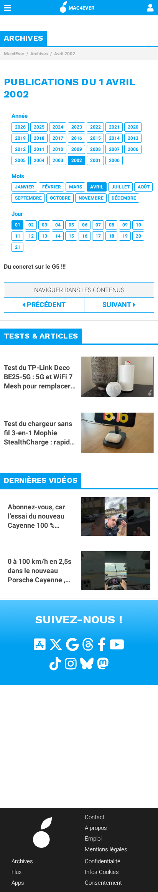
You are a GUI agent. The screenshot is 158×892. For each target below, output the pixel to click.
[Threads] (88, 644)
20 (138, 236)
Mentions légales (106, 849)
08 (111, 225)
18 (111, 236)
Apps (18, 882)
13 (44, 236)
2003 (58, 160)
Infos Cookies (102, 872)
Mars (75, 187)
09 (125, 225)
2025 (39, 127)
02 (31, 225)
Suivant (116, 305)
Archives (39, 53)
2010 (58, 149)
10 (138, 225)
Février (51, 187)
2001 (95, 160)
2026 (20, 127)
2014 (114, 138)
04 (58, 225)
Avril (97, 187)
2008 (95, 149)
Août (144, 187)
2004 (39, 160)
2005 (20, 160)
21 (17, 247)
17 (98, 236)
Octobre (60, 198)
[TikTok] (55, 664)
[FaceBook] (101, 644)
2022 (95, 127)
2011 (39, 149)
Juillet (121, 187)
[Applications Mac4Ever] (40, 644)
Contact (95, 817)
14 (58, 236)
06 (84, 225)
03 (44, 225)
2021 (114, 127)
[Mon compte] (150, 8)
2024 (58, 127)
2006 (133, 149)
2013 (133, 138)
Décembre (124, 198)
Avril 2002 (64, 53)
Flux (16, 872)
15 (71, 236)
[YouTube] (116, 644)
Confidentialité (102, 861)
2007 (114, 149)
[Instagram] (71, 664)
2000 (114, 160)
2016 (76, 138)
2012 (20, 149)
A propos (96, 827)
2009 (76, 149)
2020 (133, 127)
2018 (39, 138)
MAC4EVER (81, 8)
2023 (76, 127)
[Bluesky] (87, 664)
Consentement (103, 882)
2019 (20, 138)
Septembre (28, 198)
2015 (95, 138)
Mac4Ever (14, 53)
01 (17, 225)
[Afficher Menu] (7, 8)
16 (84, 236)
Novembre (91, 198)
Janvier (24, 187)
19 (125, 236)
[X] (56, 644)
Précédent (46, 305)
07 (98, 225)
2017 (58, 138)
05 (71, 225)
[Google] (72, 644)
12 (31, 236)
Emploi (93, 838)
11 (17, 236)
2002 (76, 160)
